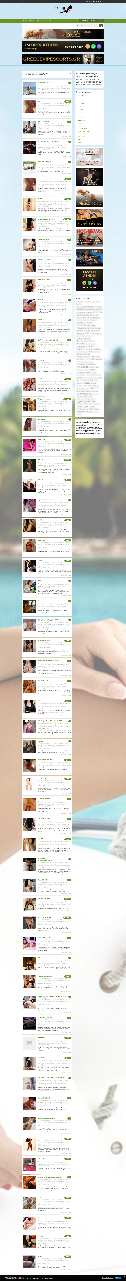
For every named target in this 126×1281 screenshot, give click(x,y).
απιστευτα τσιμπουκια (94, 404)
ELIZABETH (42, 778)
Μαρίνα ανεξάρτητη (44, 162)
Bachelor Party (80, 320)
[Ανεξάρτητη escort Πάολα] (29, 230)
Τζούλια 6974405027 (44, 818)
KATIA (40, 199)
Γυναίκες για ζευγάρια (56, 86)
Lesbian (79, 106)
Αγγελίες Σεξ (67, 85)
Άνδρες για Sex (81, 120)
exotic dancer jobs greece (83, 354)
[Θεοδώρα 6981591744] (29, 1029)
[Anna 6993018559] (29, 133)
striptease (79, 383)
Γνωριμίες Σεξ (40, 86)
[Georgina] (29, 471)
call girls (81, 325)
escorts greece (97, 349)
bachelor (97, 315)
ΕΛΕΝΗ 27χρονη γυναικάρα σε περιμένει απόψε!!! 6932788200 (51, 859)
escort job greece (81, 346)
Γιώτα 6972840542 (44, 239)
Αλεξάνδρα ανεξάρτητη (45, 82)
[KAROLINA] (29, 451)
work (82, 391)
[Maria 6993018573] (29, 291)
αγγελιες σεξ (79, 404)
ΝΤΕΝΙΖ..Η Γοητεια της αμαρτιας (49, 141)
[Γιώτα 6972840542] (29, 251)
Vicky (39, 1197)
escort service (89, 349)
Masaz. (92, 370)
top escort (79, 385)
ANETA (40, 701)
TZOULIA (41, 1058)
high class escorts (92, 364)
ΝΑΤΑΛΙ (40, 957)
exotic (84, 351)
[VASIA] (29, 572)
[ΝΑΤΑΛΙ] (29, 969)
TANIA (40, 379)
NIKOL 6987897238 (44, 259)
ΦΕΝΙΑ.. (40, 741)
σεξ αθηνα (96, 412)
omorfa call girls (81, 372)
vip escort (93, 388)
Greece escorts (80, 359)
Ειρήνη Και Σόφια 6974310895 (48, 340)
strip (98, 380)
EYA (39, 1217)
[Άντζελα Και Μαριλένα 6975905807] (29, 1189)
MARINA (40, 1236)
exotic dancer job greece (94, 351)
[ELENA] (29, 1150)
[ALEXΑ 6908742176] (29, 929)
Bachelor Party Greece (91, 320)
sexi (78, 380)
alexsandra (40, 466)
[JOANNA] (29, 850)
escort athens (84, 339)
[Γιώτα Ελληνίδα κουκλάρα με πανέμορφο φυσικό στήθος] (29, 1008)
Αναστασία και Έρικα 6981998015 (49, 660)
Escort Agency (89, 336)
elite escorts (80, 330)
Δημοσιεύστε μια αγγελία (91, 20)
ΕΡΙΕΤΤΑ (41, 360)
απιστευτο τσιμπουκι (82, 406)
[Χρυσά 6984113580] (29, 949)
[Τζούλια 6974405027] (29, 830)
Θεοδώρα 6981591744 (45, 1017)
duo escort (91, 328)
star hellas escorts (91, 380)
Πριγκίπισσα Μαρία (44, 399)
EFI (39, 179)
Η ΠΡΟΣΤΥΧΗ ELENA (45, 760)
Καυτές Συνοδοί (95, 394)
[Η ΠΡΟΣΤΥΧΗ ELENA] (29, 771)
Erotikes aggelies (95, 330)
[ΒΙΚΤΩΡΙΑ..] (29, 431)
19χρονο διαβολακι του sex (47, 500)
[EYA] (29, 1229)
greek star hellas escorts (82, 364)
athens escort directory (84, 312)
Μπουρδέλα (63, 88)
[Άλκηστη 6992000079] (29, 652)
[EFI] (29, 190)
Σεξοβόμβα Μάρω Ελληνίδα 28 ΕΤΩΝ (50, 721)
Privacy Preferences (107, 1278)
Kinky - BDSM (51, 85)
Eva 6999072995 (43, 680)
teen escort (93, 383)
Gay (78, 101)
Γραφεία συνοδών (47, 86)
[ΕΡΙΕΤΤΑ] (29, 372)
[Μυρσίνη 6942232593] (29, 988)
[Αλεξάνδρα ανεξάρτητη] (29, 94)
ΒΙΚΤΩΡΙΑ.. (42, 419)
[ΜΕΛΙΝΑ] (29, 331)
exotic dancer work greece (83, 356)
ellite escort (87, 330)
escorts (90, 346)
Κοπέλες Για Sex (53, 88)
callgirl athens (89, 322)
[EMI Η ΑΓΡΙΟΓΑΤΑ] (29, 910)
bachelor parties (81, 317)
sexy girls (83, 380)
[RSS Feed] (23, 1)
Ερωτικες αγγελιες (84, 394)
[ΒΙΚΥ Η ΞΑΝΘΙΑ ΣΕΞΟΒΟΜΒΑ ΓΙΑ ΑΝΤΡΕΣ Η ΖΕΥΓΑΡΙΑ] (29, 631)
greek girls (99, 359)
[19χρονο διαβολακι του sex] (29, 511)
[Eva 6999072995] (29, 692)
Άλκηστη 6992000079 (45, 640)
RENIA (40, 1256)
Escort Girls (42, 85)
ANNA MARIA (42, 540)
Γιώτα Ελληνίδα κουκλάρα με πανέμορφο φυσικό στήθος (52, 997)
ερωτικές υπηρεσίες (93, 409)
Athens (79, 304)
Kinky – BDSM (81, 103)
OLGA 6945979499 (44, 798)
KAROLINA (41, 439)
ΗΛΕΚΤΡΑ (41, 580)
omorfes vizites (81, 375)
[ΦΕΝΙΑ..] (29, 752)
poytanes (86, 377)
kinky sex (86, 370)
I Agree (118, 1277)
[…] (49, 114)
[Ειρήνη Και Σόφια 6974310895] (29, 351)
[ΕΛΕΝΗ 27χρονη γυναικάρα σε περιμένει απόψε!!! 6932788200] (29, 870)
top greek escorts (94, 385)
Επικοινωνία (40, 20)
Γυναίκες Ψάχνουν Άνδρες (84, 131)
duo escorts (98, 328)
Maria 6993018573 (44, 279)
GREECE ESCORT (95, 356)
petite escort (89, 375)
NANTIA (40, 479)
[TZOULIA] (29, 1069)
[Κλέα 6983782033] (29, 891)
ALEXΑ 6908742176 (44, 917)
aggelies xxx (97, 301)
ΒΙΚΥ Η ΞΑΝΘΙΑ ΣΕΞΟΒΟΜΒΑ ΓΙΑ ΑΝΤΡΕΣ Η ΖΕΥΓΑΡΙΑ (49, 620)
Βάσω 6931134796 (44, 1098)
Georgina (41, 459)
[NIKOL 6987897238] (29, 271)
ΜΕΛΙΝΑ (40, 320)
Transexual (80, 114)
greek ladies (80, 362)
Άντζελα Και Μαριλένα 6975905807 (49, 1177)
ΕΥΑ (39, 600)
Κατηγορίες (32, 20)
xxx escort (95, 391)
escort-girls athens (97, 333)
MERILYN (41, 1037)
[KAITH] (29, 113)
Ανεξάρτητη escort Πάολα (46, 219)
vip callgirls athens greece (82, 388)
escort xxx (79, 351)
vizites (78, 391)
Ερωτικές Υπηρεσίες (45, 88)
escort (88, 333)
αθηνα (86, 404)
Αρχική (25, 20)
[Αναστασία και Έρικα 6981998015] (29, 672)
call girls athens (91, 325)
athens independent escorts (85, 315)
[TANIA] (29, 390)
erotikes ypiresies (80, 333)
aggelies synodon (88, 301)
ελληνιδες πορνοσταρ (81, 409)
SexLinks (48, 20)
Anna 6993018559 (43, 121)
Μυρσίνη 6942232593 (45, 976)
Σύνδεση (101, 1)
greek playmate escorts (89, 361)
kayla (97, 367)
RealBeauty (40, 647)
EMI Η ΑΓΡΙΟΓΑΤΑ (44, 898)
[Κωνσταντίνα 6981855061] (29, 1130)
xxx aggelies (88, 391)
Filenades (40, 128)
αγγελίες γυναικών (81, 399)
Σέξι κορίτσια (79, 396)
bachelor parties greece (93, 317)
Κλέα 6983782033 (43, 880)
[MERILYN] (29, 1049)
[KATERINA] (29, 1170)
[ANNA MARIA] (29, 552)
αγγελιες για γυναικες (86, 401)
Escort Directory (82, 341)
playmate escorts (97, 375)
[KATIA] (29, 210)
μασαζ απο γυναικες (84, 412)
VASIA (40, 560)
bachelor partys (80, 322)
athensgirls (97, 312)
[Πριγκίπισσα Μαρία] (29, 410)
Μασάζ (59, 88)
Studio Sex (62, 85)
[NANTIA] (29, 491)
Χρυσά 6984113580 (44, 937)
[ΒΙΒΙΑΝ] (29, 311)
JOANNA (41, 839)
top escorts (86, 385)
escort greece (82, 343)
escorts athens (81, 349)
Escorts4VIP (40, 266)
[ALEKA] (29, 531)
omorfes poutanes (92, 372)
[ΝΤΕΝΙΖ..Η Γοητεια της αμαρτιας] (29, 153)
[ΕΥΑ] (29, 612)
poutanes (79, 377)
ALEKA (40, 520)
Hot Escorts (91, 367)
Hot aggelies (82, 367)
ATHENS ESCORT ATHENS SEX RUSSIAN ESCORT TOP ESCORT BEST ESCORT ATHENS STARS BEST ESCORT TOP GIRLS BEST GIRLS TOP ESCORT (89, 308)
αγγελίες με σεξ (91, 399)
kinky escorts (80, 370)
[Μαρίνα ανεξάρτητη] (29, 173)
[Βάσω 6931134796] (29, 1109)
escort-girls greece (81, 336)
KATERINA (41, 1158)
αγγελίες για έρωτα (88, 396)
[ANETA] (29, 712)
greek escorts (90, 359)
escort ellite (91, 341)
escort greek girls (92, 343)
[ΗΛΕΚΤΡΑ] (29, 592)
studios (86, 383)
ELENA (40, 1138)
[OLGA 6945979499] (29, 810)
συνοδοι (79, 414)
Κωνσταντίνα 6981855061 (46, 1118)
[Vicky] (29, 1209)
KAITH (40, 101)
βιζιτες (93, 406)
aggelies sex (80, 301)
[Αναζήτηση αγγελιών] (101, 25)
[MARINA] (29, 1247)
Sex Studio (57, 85)
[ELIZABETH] (29, 790)
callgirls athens (82, 328)
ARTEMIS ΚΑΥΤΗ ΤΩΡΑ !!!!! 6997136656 (51, 1078)
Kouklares (40, 148)
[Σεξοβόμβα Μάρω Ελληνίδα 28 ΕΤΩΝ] (29, 732)
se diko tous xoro (94, 377)
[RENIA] (29, 1268)
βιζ (90, 406)
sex (100, 378)
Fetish (46, 85)
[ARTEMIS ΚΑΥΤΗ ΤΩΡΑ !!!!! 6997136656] (29, 1089)
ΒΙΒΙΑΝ (40, 300)
